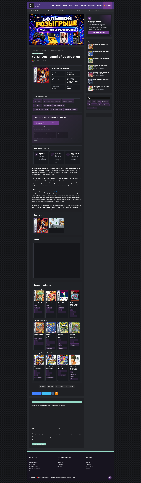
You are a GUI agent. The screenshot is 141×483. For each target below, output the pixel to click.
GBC (71, 5)
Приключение (105, 101)
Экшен (94, 107)
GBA (77, 5)
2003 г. (43, 386)
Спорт (100, 104)
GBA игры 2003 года (59, 105)
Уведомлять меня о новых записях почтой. (43, 440)
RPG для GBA (38, 105)
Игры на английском (34, 468)
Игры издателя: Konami (56, 109)
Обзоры (100, 5)
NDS (84, 5)
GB (65, 5)
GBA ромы (60, 460)
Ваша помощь (89, 466)
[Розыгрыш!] (56, 29)
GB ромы (60, 466)
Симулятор (94, 104)
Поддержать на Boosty (99, 32)
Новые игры (32, 464)
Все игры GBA (38, 101)
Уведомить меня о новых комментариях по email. (45, 437)
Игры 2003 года (48, 105)
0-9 (31, 10)
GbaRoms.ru (41, 477)
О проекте (88, 464)
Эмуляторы (91, 5)
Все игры (31, 460)
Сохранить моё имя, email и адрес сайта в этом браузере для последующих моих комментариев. (57, 434)
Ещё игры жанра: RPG (68, 101)
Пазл (99, 101)
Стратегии (106, 104)
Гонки (89, 101)
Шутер (89, 107)
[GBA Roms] (35, 5)
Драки (94, 101)
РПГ (62, 386)
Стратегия (70, 386)
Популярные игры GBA (70, 109)
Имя (33, 423)
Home (34, 50)
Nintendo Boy (37, 60)
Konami (51, 386)
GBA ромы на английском (42, 50)
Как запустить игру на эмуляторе (42, 129)
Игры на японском (34, 470)
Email (33, 428)
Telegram (108, 5)
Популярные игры (33, 462)
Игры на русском (33, 466)
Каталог (59, 5)
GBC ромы (60, 464)
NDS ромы (60, 462)
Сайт (59, 428)
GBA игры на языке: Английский (52, 101)
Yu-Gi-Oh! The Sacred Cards (58, 192)
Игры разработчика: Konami (41, 109)
